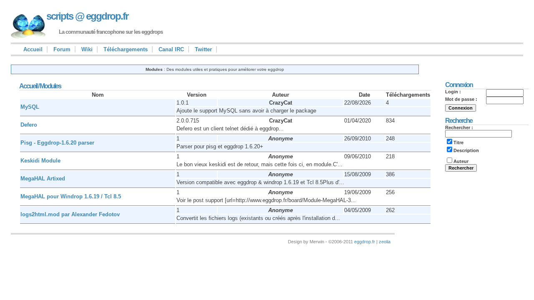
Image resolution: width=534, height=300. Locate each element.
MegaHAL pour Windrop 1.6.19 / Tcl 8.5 (70, 196)
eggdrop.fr (364, 241)
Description (466, 150)
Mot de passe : (461, 99)
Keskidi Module (40, 161)
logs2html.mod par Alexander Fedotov (70, 214)
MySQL (29, 107)
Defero (28, 125)
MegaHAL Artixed (42, 178)
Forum (62, 49)
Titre (458, 142)
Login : (453, 91)
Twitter (203, 49)
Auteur (461, 161)
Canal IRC (171, 49)
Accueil (33, 49)
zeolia (384, 241)
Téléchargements (125, 49)
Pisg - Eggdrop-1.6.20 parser (57, 143)
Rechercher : (459, 127)
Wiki (87, 49)
